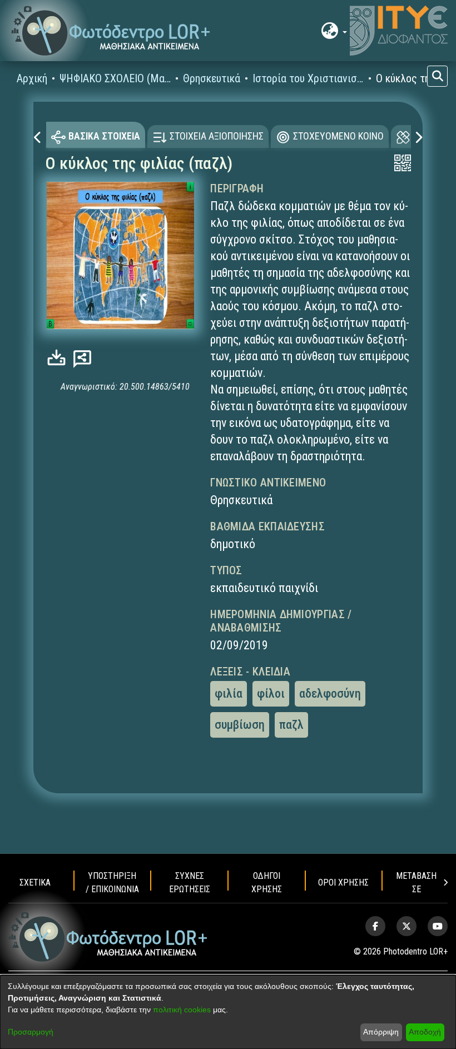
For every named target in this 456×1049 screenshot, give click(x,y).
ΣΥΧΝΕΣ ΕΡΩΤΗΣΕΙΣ (189, 882)
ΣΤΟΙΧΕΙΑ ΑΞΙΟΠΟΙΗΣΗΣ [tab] (217, 136)
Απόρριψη (381, 1031)
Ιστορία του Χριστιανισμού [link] (308, 78)
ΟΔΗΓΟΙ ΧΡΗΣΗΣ (266, 882)
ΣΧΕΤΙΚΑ (35, 882)
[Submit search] (437, 76)
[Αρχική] (108, 937)
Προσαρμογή (30, 1031)
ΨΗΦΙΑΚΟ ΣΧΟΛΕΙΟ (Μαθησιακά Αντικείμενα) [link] (115, 78)
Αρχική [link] (32, 78)
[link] (59, 357)
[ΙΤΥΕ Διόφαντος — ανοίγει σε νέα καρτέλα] (399, 31)
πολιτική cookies (182, 1009)
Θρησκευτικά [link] (211, 78)
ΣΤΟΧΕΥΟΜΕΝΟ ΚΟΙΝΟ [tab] (338, 136)
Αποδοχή (425, 1031)
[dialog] (228, 1012)
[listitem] (375, 926)
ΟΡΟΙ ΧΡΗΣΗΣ (343, 882)
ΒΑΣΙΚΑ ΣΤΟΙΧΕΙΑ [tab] (104, 136)
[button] (111, 31)
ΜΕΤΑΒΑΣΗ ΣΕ (416, 882)
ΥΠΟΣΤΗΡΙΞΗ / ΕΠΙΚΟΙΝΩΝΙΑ (112, 882)
